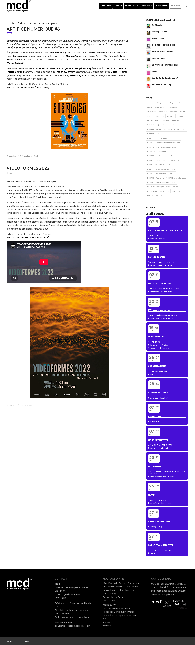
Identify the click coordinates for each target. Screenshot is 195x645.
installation (151, 125)
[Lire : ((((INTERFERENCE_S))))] (148, 46)
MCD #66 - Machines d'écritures (159, 129)
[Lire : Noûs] (148, 72)
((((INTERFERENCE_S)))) (163, 45)
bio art (182, 112)
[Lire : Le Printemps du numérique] (148, 66)
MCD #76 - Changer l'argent (157, 160)
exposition (170, 116)
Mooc (174, 182)
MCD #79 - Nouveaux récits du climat (161, 173)
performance (164, 191)
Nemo (168, 187)
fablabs (180, 116)
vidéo (163, 196)
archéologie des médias (174, 103)
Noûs (154, 71)
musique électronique (155, 187)
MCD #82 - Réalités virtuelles (158, 182)
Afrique (159, 103)
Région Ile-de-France (114, 597)
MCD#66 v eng (180, 129)
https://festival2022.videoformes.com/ (28, 237)
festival (150, 120)
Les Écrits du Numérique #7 (165, 78)
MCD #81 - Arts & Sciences (176, 178)
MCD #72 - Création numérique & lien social (163, 142)
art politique (151, 112)
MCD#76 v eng (176, 160)
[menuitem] (105, 6)
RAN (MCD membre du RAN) (117, 608)
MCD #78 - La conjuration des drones (161, 169)
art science (163, 112)
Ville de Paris (109, 600)
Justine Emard (173, 125)
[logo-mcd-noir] (19, 6)
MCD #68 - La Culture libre (157, 134)
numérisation (152, 191)
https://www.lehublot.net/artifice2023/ (28, 87)
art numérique (171, 107)
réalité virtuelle (152, 196)
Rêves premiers (159, 32)
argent (149, 107)
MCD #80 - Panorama (155, 178)
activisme (151, 103)
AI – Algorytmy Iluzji (161, 85)
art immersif (159, 107)
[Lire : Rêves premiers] (148, 33)
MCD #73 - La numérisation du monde (161, 147)
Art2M (106, 618)
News (9, 34)
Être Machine (158, 58)
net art (175, 187)
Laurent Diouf (32, 156)
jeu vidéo (161, 125)
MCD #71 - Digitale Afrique (157, 138)
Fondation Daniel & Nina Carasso (120, 611)
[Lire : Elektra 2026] (148, 39)
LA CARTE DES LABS (176, 583)
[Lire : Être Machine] (148, 59)
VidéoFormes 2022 (28, 168)
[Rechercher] (185, 6)
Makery (107, 625)
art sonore (173, 112)
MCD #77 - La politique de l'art (158, 165)
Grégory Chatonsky (162, 120)
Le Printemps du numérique (165, 65)
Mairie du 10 (109, 604)
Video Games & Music (162, 51)
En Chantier (157, 25)
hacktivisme (176, 120)
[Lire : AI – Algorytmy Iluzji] (148, 86)
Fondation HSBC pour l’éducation (120, 615)
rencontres (176, 191)
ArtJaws (107, 622)
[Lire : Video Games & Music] (148, 52)
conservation (159, 116)
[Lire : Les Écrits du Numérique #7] (148, 79)
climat (149, 116)
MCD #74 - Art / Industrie (156, 151)
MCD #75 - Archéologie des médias (160, 156)
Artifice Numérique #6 (33, 29)
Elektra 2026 (158, 38)
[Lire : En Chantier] (148, 26)
